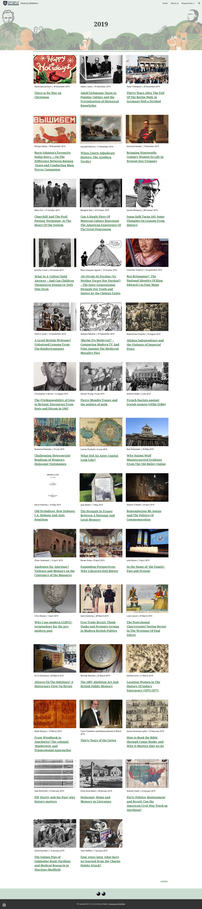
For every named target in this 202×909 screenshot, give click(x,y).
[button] (199, 3)
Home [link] (165, 3)
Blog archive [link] (187, 3)
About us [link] (175, 3)
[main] (101, 25)
